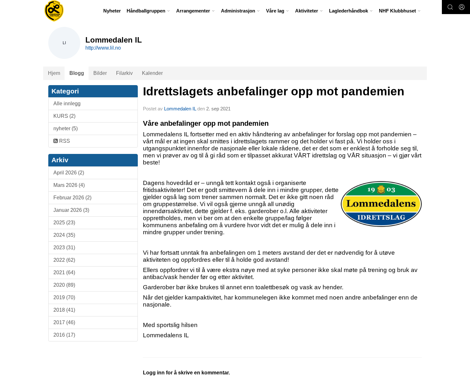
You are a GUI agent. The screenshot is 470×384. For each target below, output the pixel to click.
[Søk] (450, 7)
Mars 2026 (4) (69, 185)
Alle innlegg (67, 103)
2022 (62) (64, 260)
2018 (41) (64, 310)
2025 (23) (64, 222)
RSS (64, 141)
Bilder (100, 73)
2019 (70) (64, 297)
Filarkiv (124, 73)
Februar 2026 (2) (72, 197)
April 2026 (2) (68, 172)
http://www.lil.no (103, 48)
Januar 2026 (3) (71, 210)
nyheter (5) (65, 128)
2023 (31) (64, 247)
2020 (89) (64, 285)
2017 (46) (64, 322)
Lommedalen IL (180, 108)
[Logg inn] (461, 7)
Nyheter (112, 10)
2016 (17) (64, 335)
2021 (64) (64, 272)
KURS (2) (64, 116)
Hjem (54, 73)
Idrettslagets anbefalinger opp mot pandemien (273, 91)
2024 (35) (64, 235)
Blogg (76, 73)
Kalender (152, 73)
